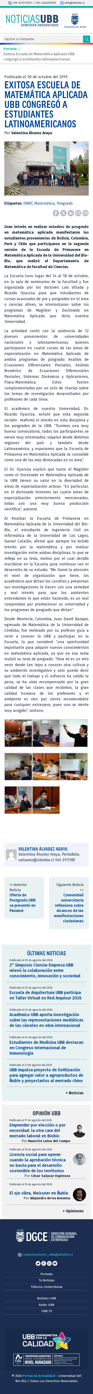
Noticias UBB (46, 1298)
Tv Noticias (47, 1280)
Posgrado (65, 203)
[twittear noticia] (63, 213)
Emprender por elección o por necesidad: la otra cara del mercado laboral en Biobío (38, 1130)
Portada (46, 1274)
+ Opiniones (73, 1211)
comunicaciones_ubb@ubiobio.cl (47, 1254)
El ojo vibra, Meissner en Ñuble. (39, 1193)
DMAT (27, 203)
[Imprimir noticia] (85, 213)
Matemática (44, 203)
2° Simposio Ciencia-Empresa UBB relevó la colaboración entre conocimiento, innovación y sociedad (45, 970)
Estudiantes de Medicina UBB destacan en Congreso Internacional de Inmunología (46, 1048)
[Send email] (78, 213)
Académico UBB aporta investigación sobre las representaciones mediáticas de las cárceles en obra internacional (46, 1020)
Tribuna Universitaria (47, 1287)
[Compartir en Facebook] (56, 213)
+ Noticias (74, 1093)
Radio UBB (46, 1305)
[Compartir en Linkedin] (71, 213)
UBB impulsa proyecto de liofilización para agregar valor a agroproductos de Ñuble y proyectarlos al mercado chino (46, 1075)
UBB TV (46, 1311)
